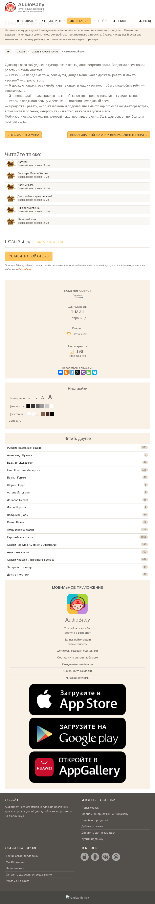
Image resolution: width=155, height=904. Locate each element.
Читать (80, 21)
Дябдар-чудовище (29, 207)
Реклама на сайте (17, 880)
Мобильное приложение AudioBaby (105, 813)
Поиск (121, 21)
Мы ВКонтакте (15, 862)
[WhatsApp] (88, 372)
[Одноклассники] (66, 372)
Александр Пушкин (19, 455)
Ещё (101, 21)
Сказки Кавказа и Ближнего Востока (30, 559)
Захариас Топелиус (20, 567)
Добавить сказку (92, 826)
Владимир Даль (17, 514)
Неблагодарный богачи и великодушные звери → (109, 134)
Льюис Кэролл (16, 507)
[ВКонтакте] (60, 372)
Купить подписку (92, 838)
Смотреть (54, 21)
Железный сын (27, 219)
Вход (146, 21)
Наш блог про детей (95, 820)
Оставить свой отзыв (29, 256)
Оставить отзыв (50, 242)
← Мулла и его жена (23, 134)
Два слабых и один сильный (35, 196)
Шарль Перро (16, 485)
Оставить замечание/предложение (29, 874)
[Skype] (94, 372)
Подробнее (24, 269)
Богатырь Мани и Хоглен (33, 173)
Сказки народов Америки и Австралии (32, 544)
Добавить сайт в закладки (98, 832)
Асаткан (22, 161)
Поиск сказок (90, 807)
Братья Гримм (16, 477)
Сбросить (15, 420)
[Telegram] (71, 372)
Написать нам (15, 868)
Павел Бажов (15, 522)
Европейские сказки (20, 537)
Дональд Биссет (17, 500)
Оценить (78, 295)
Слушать (27, 21)
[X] (77, 372)
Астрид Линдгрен (18, 492)
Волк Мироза (26, 184)
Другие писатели (18, 574)
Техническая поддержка (22, 855)
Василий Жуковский (20, 462)
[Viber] (83, 372)
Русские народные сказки (24, 447)
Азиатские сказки (18, 552)
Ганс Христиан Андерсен (23, 470)
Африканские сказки (20, 529)
